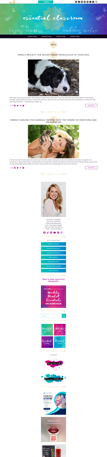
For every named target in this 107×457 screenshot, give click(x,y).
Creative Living (60, 36)
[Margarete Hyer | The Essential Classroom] (13, 2)
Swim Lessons (53, 270)
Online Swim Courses (53, 266)
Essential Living (46, 36)
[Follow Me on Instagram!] (90, 2)
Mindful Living (74, 36)
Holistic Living (32, 36)
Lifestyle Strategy (53, 252)
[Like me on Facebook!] (76, 2)
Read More (91, 105)
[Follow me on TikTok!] (79, 2)
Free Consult (53, 257)
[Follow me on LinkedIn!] (82, 2)
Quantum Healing (53, 248)
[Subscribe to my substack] (93, 2)
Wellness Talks (53, 261)
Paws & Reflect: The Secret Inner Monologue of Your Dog (53, 54)
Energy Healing (53, 244)
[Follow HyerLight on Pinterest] (88, 2)
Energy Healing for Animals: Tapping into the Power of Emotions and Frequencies (53, 121)
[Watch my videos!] (85, 2)
